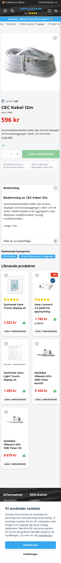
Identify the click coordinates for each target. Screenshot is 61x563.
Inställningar (30, 554)
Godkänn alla (30, 545)
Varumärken (10, 500)
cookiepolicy (45, 535)
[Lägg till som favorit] (49, 10)
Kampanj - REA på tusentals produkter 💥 (30, 19)
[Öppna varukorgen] (56, 10)
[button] (55, 38)
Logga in (34, 500)
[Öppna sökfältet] (12, 10)
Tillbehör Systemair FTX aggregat (32, 24)
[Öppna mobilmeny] (5, 10)
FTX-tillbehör (11, 24)
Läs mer (7, 137)
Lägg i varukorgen (15, 331)
